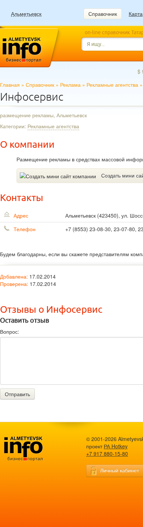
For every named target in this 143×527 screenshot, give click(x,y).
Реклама (70, 84)
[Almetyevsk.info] (35, 449)
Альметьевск (26, 14)
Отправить (17, 394)
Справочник (102, 13)
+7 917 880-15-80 (107, 453)
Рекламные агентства (112, 84)
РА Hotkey (116, 446)
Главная (10, 84)
